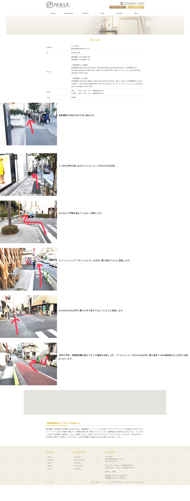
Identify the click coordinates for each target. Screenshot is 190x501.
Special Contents (79, 460)
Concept (53, 13)
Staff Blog (77, 469)
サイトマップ (50, 482)
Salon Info (85, 13)
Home (49, 457)
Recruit (50, 469)
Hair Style (119, 13)
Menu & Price (69, 13)
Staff (102, 13)
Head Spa (77, 463)
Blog (136, 13)
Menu (49, 466)
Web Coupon (78, 466)
